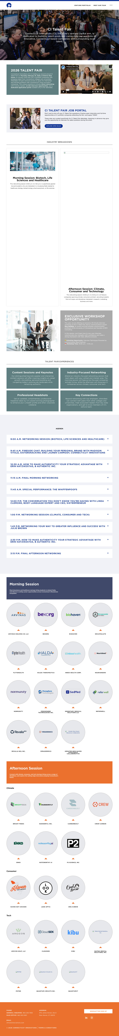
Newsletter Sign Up (98, 1011)
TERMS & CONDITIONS (48, 1028)
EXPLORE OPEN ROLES (53, 126)
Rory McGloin (69, 326)
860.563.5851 (22, 1015)
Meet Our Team (100, 5)
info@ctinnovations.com (15, 1022)
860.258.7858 (28, 1013)
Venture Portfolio (82, 5)
